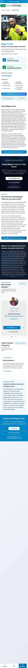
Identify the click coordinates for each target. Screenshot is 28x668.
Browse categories (21, 343)
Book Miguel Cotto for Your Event (14, 152)
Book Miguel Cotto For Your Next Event (14, 238)
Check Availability (8, 98)
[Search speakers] (22, 5)
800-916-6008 (13, 186)
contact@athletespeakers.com (14, 187)
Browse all (23, 283)
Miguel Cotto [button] (7, 44)
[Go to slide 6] (16, 336)
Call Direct (22, 98)
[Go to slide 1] (11, 336)
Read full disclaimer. (9, 409)
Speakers (8, 10)
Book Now (15, 428)
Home (2, 10)
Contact (3, 5)
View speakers (7, 371)
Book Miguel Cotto (15, 178)
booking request (19, 276)
